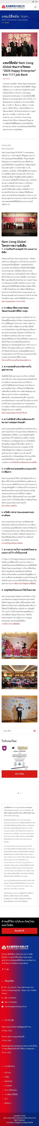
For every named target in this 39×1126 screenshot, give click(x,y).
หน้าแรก (8, 1072)
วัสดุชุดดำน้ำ (23, 893)
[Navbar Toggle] (35, 7)
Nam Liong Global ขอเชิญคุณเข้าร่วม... (17, 1027)
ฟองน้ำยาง (30, 893)
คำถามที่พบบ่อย (11, 1090)
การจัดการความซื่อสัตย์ (11, 624)
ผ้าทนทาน (17, 895)
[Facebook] (2, 969)
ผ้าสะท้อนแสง (22, 898)
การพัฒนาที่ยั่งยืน (11, 1094)
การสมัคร (8, 1086)
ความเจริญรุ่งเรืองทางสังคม (12, 543)
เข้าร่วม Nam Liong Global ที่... (13, 1036)
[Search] (34, 731)
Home (7, 22)
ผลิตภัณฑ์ (8, 1081)
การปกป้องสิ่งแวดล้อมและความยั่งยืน (23, 462)
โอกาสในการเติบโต (9, 506)
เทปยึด (11, 895)
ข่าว (6, 1099)
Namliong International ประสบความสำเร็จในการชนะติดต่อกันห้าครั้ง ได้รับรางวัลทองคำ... (19, 1047)
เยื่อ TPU (6, 895)
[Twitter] (5, 969)
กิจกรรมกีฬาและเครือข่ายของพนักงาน (16, 360)
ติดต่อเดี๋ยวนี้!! (19, 931)
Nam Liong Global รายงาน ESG (13, 301)
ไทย (36, 2)
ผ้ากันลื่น (26, 895)
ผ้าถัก (21, 895)
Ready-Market (28, 1122)
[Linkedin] (7, 969)
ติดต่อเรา (25, 901)
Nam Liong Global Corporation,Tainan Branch (18, 1118)
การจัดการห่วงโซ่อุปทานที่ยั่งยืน (24, 583)
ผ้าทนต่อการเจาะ (9, 898)
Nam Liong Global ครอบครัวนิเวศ (14, 413)
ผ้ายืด (15, 898)
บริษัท (7, 1077)
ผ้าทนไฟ (28, 898)
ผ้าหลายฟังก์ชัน (8, 901)
